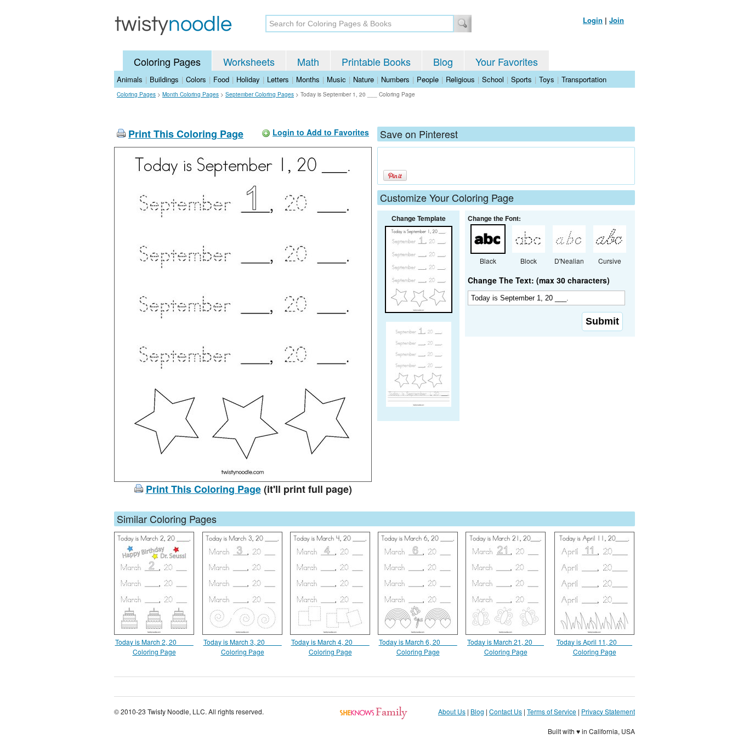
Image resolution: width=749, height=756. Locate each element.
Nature (363, 79)
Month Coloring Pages (190, 94)
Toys (546, 79)
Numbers (395, 79)
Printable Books (376, 61)
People (428, 79)
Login (593, 20)
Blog (443, 61)
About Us (452, 711)
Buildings (164, 79)
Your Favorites (506, 61)
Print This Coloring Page (185, 134)
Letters (278, 79)
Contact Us (505, 711)
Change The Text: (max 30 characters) (539, 280)
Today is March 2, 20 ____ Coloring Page (154, 646)
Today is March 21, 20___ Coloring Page (505, 646)
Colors (196, 79)
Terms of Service (551, 711)
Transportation (583, 79)
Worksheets (249, 61)
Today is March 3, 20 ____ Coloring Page (242, 646)
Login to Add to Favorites (321, 132)
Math (308, 61)
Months (308, 79)
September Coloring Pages (259, 94)
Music (336, 79)
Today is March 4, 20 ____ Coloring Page (330, 646)
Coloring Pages (167, 61)
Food (221, 79)
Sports (521, 79)
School (493, 79)
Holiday (248, 79)
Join (616, 20)
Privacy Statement (608, 711)
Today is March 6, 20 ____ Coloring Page (418, 646)
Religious (460, 79)
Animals (130, 79)
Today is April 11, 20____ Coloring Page (594, 646)
